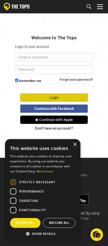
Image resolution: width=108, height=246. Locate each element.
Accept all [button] (25, 223)
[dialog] (42, 190)
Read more (45, 171)
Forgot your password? (76, 79)
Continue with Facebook (54, 109)
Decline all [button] (59, 223)
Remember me (30, 81)
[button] (54, 119)
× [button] (75, 144)
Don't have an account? (54, 128)
